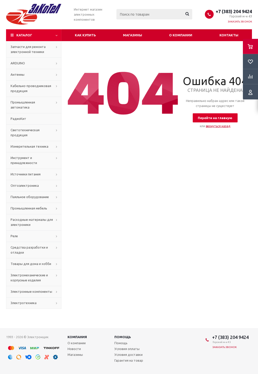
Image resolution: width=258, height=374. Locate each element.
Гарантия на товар (128, 360)
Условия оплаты (127, 349)
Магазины (132, 35)
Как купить (85, 35)
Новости (74, 349)
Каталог (24, 35)
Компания (77, 337)
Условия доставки (128, 354)
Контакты (228, 35)
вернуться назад (218, 126)
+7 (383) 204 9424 (234, 11)
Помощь (122, 337)
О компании (180, 35)
